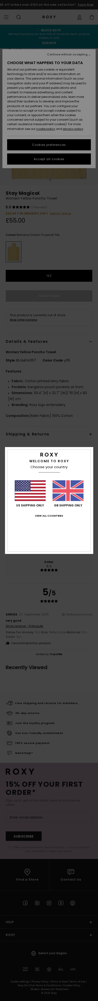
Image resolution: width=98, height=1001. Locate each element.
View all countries (49, 516)
